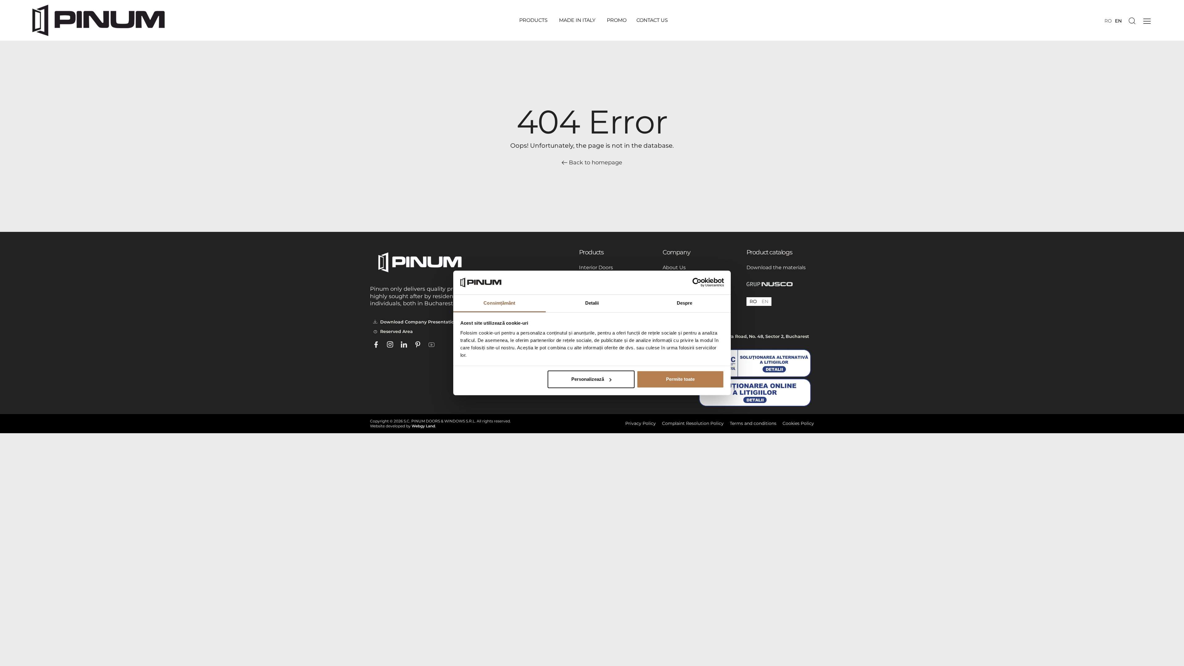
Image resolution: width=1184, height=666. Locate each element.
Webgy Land (423, 426)
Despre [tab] (685, 303)
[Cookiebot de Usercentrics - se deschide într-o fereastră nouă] (697, 282)
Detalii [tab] (592, 303)
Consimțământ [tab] (499, 303)
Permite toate (680, 379)
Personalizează (587, 379)
